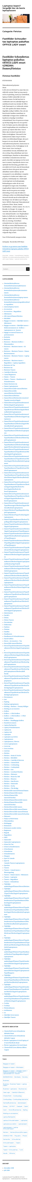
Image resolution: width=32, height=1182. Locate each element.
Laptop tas (7, 730)
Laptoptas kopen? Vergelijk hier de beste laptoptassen (13, 8)
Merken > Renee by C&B (12, 776)
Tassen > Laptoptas (10, 877)
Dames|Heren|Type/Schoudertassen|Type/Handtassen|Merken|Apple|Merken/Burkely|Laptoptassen (16, 423)
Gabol (26, 1106)
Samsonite (7, 840)
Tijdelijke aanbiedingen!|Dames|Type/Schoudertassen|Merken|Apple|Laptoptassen (16, 961)
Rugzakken (8, 835)
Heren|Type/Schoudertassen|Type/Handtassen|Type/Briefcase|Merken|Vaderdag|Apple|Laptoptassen (16, 685)
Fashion (6, 627)
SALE (5, 837)
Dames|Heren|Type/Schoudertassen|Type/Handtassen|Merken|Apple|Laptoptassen (16, 416)
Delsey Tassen (9, 620)
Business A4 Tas (9, 365)
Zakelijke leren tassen (11, 1015)
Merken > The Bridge (11, 788)
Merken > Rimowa (10, 779)
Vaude (5, 1153)
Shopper (7, 856)
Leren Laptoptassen (10, 744)
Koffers (6, 711)
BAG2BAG (7, 318)
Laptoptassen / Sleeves (11, 741)
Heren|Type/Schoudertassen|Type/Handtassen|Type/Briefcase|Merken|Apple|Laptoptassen (16, 662)
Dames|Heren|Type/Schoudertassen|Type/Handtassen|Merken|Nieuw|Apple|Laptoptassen (16, 437)
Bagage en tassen (9, 1064)
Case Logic (6, 1092)
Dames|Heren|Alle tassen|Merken (15, 388)
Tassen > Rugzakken (11, 879)
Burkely (25, 1077)
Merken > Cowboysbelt (11, 767)
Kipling (6, 702)
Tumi (21, 1150)
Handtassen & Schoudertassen (14, 636)
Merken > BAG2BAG (10, 758)
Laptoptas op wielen (11, 737)
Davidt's (6, 615)
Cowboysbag (17, 1096)
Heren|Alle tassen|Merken (13, 643)
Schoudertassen (9, 854)
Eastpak (19, 1106)
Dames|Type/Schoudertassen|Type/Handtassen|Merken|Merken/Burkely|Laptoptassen (16, 580)
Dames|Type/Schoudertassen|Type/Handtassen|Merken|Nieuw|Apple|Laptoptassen (16, 587)
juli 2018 (7, 1170)
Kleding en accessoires (12, 709)
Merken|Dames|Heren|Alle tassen (15, 800)
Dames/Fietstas (19, 255)
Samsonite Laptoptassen (12, 842)
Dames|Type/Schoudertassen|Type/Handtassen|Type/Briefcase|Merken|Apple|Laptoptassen (16, 594)
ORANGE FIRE (8, 1136)
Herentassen (8, 697)
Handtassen (8, 634)
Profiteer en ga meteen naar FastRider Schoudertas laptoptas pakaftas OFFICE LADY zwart (15, 249)
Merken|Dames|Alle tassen (13, 793)
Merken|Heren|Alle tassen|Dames (15, 809)
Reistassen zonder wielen (12, 828)
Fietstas (11, 255)
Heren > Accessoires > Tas (13, 641)
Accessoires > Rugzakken (12, 311)
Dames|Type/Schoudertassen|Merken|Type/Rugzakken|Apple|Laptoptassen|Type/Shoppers (16, 543)
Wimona (12, 1153)
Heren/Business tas (15, 1110)
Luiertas (7, 751)
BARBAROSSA (8, 1077)
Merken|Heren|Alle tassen (13, 807)
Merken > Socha (9, 786)
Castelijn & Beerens (10, 372)
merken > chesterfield (11, 762)
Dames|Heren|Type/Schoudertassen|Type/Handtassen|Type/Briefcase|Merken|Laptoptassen (16, 468)
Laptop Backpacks (10, 725)
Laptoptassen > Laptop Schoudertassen (10, 1128)
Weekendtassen (9, 1008)
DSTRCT (12, 1106)
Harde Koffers (8, 638)
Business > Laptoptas (10, 1089)
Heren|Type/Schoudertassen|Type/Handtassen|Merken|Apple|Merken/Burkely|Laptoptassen (16, 655)
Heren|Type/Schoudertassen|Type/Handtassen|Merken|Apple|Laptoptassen (16, 648)
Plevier (25, 1136)
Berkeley (7, 337)
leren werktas (8, 748)
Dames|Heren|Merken (11, 395)
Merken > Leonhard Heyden (13, 772)
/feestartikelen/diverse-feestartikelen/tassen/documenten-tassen (16, 290)
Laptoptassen (8, 739)
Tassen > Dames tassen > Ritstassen (16, 875)
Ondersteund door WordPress (19, 1178)
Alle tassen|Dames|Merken (13, 316)
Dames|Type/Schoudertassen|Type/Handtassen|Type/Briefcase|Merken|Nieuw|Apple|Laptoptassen (16, 608)
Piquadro (18, 1136)
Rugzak (6, 832)
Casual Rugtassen (10, 374)
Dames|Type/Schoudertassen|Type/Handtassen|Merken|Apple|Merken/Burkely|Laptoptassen (17, 568)
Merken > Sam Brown (11, 781)
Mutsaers (7, 816)
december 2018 (9, 1168)
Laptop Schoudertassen (12, 727)
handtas (6, 631)
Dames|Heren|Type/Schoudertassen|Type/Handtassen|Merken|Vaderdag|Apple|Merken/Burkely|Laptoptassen (16, 444)
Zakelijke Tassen (10, 1017)
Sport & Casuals (9, 858)
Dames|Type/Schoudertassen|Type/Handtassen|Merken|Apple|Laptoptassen (16, 554)
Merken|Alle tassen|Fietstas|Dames (16, 790)
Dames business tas (10, 384)
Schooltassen (8, 849)
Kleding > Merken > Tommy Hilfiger (16, 706)
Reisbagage (8, 823)
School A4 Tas (8, 844)
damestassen (8, 613)
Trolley (6, 1003)
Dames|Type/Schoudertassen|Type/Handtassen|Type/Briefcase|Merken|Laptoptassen (16, 601)
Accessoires (8, 309)
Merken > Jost (8, 769)
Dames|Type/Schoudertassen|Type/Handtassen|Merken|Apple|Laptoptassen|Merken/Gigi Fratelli (16, 561)
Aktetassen (7, 314)
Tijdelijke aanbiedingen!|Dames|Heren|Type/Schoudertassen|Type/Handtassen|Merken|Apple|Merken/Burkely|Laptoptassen (16, 909)
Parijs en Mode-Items (11, 818)
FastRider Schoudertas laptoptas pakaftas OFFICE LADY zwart (15, 41)
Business (7, 339)
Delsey (6, 617)
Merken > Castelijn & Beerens (14, 760)
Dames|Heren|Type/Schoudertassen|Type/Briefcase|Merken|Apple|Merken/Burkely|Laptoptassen (16, 409)
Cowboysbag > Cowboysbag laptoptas (15, 1099)
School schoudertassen (12, 847)
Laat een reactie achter (21, 259)
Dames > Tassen (9, 377)
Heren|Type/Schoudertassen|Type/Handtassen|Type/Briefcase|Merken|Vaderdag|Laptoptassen (16, 692)
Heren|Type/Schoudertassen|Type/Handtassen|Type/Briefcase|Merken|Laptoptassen (16, 678)
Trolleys (7, 1005)
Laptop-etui (8, 732)
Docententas (8, 622)
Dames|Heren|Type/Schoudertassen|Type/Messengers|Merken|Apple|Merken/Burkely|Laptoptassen (16, 505)
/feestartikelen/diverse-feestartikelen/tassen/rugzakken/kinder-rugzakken (17, 302)
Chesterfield (7, 1096)
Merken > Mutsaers (10, 774)
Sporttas (7, 865)
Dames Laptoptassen (11, 386)
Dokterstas (7, 624)
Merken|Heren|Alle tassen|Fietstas (16, 811)
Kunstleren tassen (10, 723)
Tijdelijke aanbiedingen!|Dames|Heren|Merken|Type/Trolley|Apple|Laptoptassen (16, 891)
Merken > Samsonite (11, 783)
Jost (5, 699)
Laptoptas (7, 734)
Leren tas (7, 746)
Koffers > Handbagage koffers (14, 720)
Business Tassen (9, 370)
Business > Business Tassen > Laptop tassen (15, 1084)
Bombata (17, 1077)
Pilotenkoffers (9, 821)
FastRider (26, 255)
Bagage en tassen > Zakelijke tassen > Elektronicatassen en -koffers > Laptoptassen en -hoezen (16, 328)
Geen (5, 1110)
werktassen (8, 1010)
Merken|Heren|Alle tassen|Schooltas (16, 814)
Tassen (6, 868)
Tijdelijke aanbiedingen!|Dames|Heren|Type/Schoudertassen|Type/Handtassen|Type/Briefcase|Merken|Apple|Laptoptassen (17, 930)
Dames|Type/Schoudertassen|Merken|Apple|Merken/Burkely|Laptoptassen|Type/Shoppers (16, 536)
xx (5, 1012)
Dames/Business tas (9, 1103)
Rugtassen (7, 830)
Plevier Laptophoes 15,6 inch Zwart (15, 1045)
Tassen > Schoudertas (11, 882)
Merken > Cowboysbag (11, 765)
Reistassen (7, 825)
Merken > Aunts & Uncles (12, 755)
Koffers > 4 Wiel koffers (12, 713)
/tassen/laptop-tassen (11, 307)
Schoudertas (8, 851)
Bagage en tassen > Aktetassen (13, 1067)
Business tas (8, 367)
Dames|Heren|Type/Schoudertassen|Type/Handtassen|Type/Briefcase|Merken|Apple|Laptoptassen (16, 452)
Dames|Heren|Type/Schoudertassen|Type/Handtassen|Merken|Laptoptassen (16, 430)
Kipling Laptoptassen (11, 704)
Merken (6, 753)
